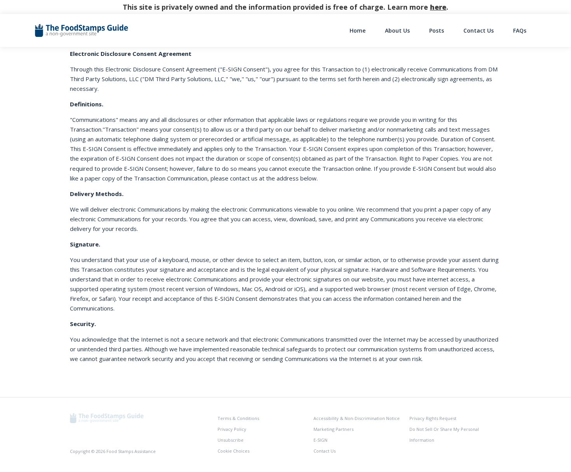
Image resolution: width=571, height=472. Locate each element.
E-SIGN (320, 440)
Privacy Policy (232, 429)
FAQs (519, 30)
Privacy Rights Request (432, 418)
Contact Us (478, 30)
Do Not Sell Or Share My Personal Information (444, 434)
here (438, 7)
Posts (436, 30)
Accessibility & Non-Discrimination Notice (356, 418)
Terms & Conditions (238, 418)
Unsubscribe (231, 440)
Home (358, 30)
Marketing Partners (333, 429)
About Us (397, 30)
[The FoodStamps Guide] (107, 417)
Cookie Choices (233, 451)
